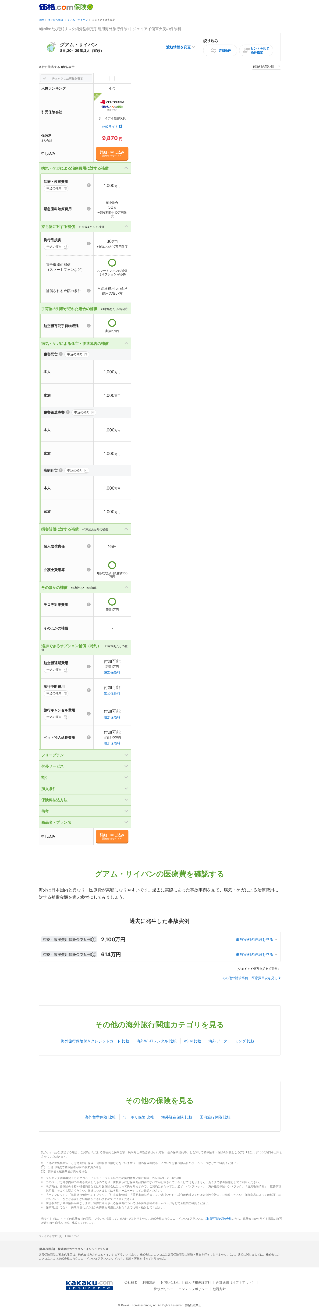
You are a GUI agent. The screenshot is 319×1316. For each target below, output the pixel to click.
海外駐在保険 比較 (176, 1117)
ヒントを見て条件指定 (260, 50)
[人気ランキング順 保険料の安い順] (266, 67)
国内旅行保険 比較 (215, 1117)
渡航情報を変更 (178, 47)
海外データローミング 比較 (232, 1041)
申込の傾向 (54, 188)
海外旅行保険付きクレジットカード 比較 (95, 1041)
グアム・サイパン (77, 19)
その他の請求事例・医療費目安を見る (250, 978)
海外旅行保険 (55, 19)
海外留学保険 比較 (100, 1117)
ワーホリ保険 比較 (138, 1117)
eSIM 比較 (192, 1041)
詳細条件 (225, 50)
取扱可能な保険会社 (219, 1218)
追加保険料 (112, 672)
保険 (41, 19)
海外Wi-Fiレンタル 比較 (157, 1041)
